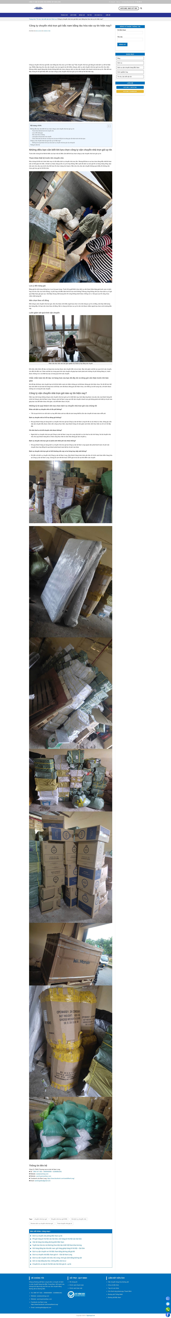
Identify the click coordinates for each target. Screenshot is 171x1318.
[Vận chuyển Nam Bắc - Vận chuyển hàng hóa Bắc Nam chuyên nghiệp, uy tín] (42, 8)
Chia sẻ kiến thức (113, 1285)
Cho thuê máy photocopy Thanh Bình (120, 1291)
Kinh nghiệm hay (122, 72)
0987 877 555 (37, 1171)
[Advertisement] (70, 50)
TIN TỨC (89, 15)
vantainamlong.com (42, 1174)
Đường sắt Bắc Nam (114, 1297)
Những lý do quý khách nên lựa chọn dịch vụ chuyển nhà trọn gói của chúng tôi (53, 142)
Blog (118, 58)
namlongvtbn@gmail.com (42, 1180)
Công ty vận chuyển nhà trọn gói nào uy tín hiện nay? (45, 140)
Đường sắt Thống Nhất (115, 1294)
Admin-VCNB (47, 30)
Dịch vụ (118, 1)
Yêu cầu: (120, 37)
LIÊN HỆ (108, 15)
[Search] (141, 8)
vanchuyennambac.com (43, 1176)
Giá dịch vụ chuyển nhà (78, 1219)
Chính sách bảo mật (75, 1288)
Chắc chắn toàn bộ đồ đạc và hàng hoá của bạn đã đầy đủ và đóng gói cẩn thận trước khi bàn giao (58, 138)
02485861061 (57, 1171)
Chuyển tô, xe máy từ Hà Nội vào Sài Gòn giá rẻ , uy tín (51, 1264)
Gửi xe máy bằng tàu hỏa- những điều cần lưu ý (49, 1261)
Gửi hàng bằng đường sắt (128, 1)
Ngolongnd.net (91, 1315)
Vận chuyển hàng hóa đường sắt (118, 1282)
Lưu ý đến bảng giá (37, 132)
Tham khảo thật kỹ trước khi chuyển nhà (43, 130)
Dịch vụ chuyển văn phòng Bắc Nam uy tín (47, 1236)
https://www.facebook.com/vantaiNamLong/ (60, 1178)
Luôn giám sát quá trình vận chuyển (41, 136)
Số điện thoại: (121, 30)
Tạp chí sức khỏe (113, 1288)
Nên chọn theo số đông (38, 134)
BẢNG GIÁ (82, 15)
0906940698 (47, 1171)
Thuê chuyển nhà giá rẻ (64, 1223)
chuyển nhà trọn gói (40, 1219)
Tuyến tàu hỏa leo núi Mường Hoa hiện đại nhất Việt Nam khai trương (57, 1245)
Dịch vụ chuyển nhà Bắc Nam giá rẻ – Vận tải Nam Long (52, 1254)
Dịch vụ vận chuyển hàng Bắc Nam (128, 67)
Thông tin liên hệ (35, 145)
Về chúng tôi (112, 1)
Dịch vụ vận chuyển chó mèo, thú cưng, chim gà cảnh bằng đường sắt (57, 1258)
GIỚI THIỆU (73, 15)
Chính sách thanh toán (76, 1285)
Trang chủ (64, 15)
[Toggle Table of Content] (108, 126)
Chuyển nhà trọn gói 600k (59, 1219)
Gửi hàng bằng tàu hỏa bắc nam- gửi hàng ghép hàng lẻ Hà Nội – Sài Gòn (58, 1248)
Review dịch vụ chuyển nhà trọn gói (42, 1223)
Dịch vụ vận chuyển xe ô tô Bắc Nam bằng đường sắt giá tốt (53, 1251)
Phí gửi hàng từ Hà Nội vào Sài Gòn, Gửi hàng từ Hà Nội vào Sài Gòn (57, 1239)
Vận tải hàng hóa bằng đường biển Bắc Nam (48, 1242)
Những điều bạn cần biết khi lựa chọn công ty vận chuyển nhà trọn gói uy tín (52, 129)
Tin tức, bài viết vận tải (44, 19)
